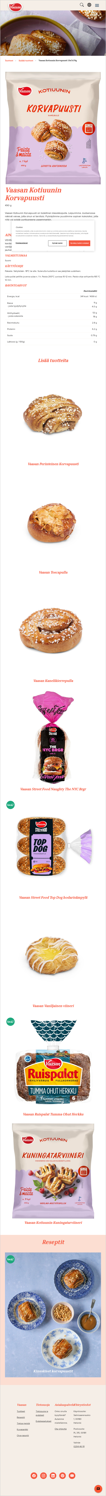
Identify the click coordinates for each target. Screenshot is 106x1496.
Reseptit (21, 1417)
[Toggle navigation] (97, 5)
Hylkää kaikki (57, 243)
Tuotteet (21, 1411)
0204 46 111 (79, 1446)
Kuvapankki (22, 1429)
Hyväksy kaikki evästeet (79, 243)
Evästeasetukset (22, 243)
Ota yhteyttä (61, 1429)
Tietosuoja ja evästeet (42, 1413)
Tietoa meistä (23, 1423)
